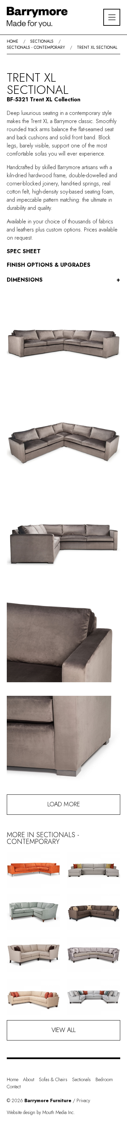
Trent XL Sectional (97, 47)
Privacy (83, 1100)
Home (12, 41)
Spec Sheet (24, 251)
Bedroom (104, 1079)
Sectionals (42, 41)
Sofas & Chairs (53, 1079)
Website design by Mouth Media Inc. (41, 1112)
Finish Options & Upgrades (48, 265)
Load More (63, 804)
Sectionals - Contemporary (36, 47)
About (28, 1079)
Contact (14, 1086)
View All (63, 1030)
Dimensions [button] (63, 280)
